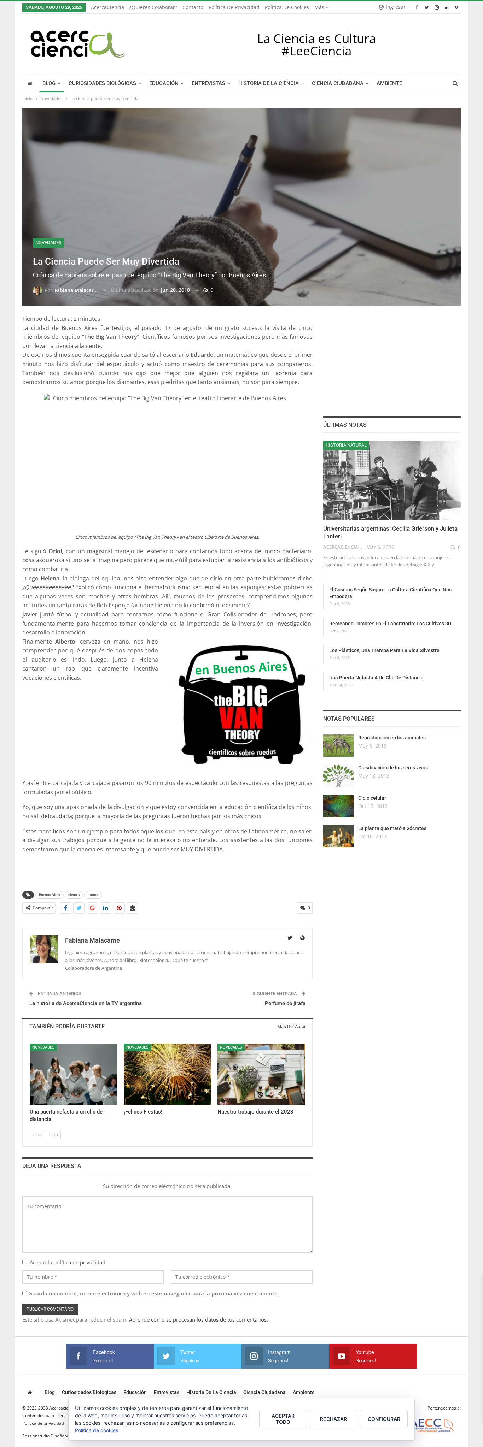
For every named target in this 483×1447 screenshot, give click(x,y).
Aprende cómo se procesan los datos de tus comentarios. (198, 1319)
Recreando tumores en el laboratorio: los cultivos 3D (390, 623)
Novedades (48, 242)
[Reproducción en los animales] (338, 745)
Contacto (192, 7)
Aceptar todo (283, 1419)
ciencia (74, 895)
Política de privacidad (234, 7)
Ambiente (389, 84)
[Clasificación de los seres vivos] (338, 775)
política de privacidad (79, 1262)
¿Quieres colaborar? (153, 7)
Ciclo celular (372, 798)
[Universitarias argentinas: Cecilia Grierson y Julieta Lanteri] (392, 480)
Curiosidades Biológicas (102, 84)
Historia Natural (346, 445)
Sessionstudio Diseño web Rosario (55, 1436)
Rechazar (333, 1419)
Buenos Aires (49, 895)
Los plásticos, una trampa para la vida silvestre (384, 650)
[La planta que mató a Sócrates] (338, 836)
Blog (49, 84)
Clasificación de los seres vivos (393, 767)
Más (320, 7)
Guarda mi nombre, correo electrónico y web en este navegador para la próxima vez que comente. (153, 1293)
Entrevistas (208, 84)
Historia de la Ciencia (268, 84)
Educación (164, 84)
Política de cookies (287, 7)
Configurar (384, 1419)
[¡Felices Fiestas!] (167, 1074)
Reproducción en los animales (392, 737)
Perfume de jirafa (285, 1003)
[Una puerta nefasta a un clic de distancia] (73, 1074)
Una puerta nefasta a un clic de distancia (376, 677)
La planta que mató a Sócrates (392, 828)
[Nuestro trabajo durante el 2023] (261, 1074)
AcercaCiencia (107, 7)
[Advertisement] (105, 699)
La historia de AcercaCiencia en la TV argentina (85, 1003)
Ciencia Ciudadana (337, 84)
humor (93, 895)
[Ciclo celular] (338, 806)
